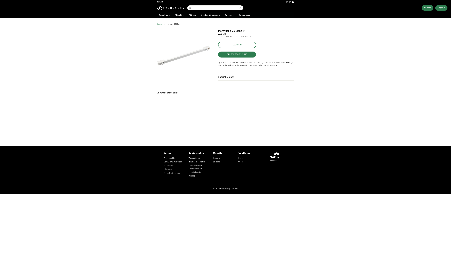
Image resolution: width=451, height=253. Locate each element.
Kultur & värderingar (172, 173)
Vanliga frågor (194, 158)
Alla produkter (169, 158)
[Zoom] (183, 55)
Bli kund (160, 2)
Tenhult (241, 158)
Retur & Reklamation (197, 162)
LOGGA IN (237, 45)
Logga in (441, 8)
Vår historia (168, 165)
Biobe (220, 37)
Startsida (160, 24)
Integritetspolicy (195, 172)
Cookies (192, 176)
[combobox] (215, 8)
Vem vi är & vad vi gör (173, 162)
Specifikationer (226, 77)
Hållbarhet (168, 169)
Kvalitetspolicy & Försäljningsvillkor (196, 166)
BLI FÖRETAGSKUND (237, 54)
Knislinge (241, 162)
